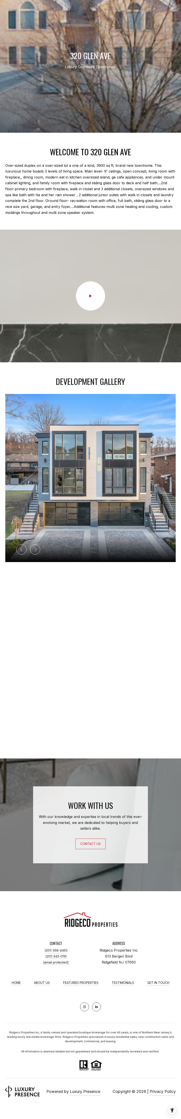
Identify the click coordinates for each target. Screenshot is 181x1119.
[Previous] (21, 549)
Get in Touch (158, 983)
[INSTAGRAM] (84, 1006)
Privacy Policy (163, 1091)
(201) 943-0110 (56, 956)
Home (16, 982)
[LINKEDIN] (96, 1006)
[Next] (35, 549)
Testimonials (123, 982)
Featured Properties (80, 982)
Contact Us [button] (90, 844)
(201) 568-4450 (56, 950)
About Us (42, 982)
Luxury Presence (85, 1091)
